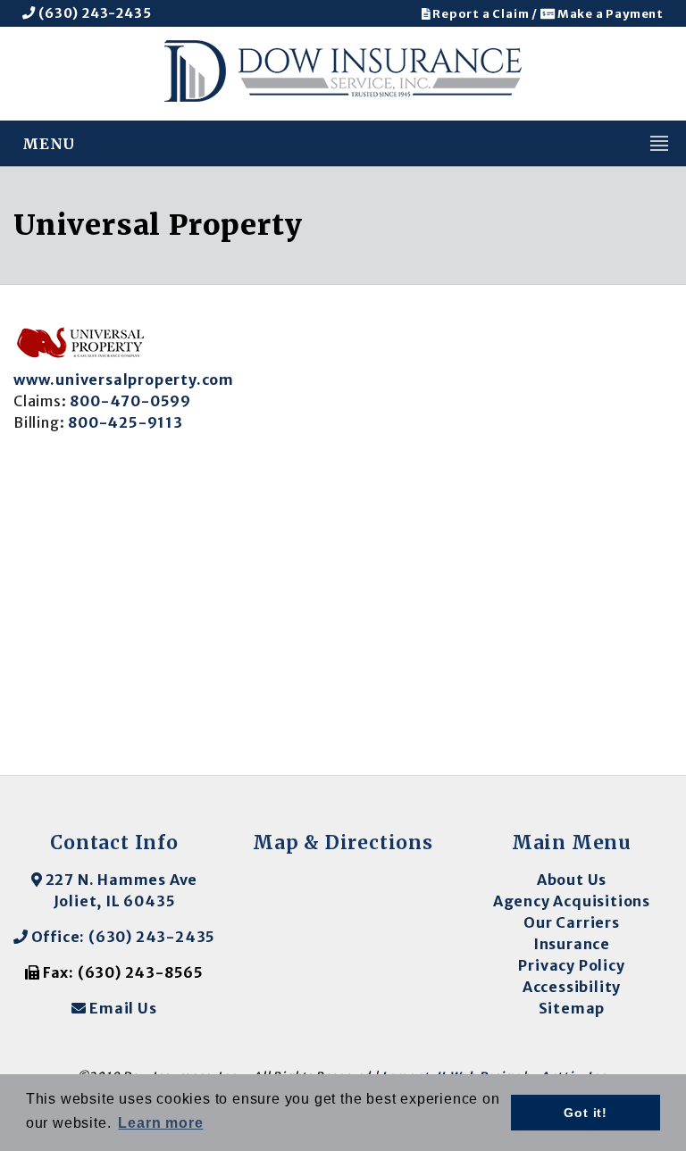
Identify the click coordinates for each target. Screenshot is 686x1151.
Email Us (121, 1008)
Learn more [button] (160, 1122)
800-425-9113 (125, 422)
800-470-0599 (130, 401)
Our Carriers (571, 922)
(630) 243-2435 (93, 13)
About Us (572, 879)
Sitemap (572, 1008)
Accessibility (572, 987)
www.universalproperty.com (123, 379)
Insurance (571, 944)
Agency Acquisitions (571, 901)
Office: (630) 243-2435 (121, 937)
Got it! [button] (585, 1112)
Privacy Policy (571, 965)
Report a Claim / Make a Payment (547, 13)
